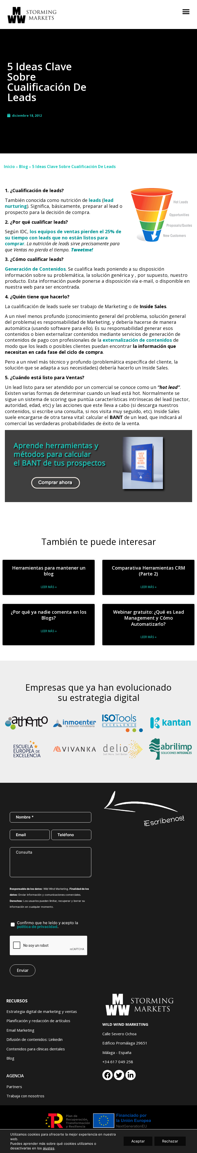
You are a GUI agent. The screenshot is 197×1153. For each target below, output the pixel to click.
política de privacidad (37, 926)
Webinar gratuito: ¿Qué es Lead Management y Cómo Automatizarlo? (148, 618)
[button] (186, 12)
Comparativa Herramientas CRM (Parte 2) (148, 571)
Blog (23, 166)
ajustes (48, 1148)
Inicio (9, 166)
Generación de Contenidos (35, 269)
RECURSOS (16, 1001)
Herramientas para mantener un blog (48, 571)
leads (95, 200)
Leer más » (49, 587)
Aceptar (138, 1141)
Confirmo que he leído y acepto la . (47, 925)
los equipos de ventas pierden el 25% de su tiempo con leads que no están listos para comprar (63, 237)
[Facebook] (107, 1075)
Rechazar (170, 1141)
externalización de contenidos (137, 340)
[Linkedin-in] (130, 1075)
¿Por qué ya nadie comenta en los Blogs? (48, 615)
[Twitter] (119, 1075)
